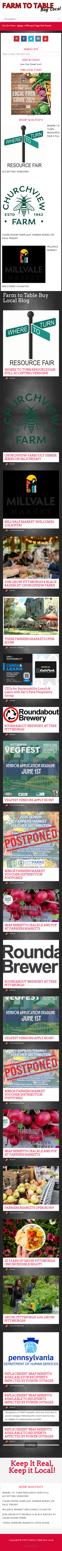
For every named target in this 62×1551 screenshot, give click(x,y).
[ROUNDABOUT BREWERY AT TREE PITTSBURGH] (31, 715)
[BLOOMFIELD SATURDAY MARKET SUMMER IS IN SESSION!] (31, 1526)
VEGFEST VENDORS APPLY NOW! (29, 800)
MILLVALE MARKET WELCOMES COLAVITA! (29, 523)
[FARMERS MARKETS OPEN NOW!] (31, 1185)
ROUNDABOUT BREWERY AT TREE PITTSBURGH (30, 727)
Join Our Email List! (31, 64)
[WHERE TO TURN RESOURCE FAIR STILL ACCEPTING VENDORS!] (31, 338)
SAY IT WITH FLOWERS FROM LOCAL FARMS (27, 1493)
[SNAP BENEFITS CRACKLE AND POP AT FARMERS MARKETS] (31, 905)
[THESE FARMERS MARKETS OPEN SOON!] (31, 616)
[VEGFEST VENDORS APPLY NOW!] (31, 769)
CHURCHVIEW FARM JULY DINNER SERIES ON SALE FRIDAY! (30, 457)
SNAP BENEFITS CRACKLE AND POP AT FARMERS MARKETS (30, 926)
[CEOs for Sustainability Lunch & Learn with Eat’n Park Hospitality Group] (31, 669)
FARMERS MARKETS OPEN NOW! (29, 1208)
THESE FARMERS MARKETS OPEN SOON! (29, 640)
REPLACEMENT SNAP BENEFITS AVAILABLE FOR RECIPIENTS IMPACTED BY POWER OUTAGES (28, 1377)
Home (20, 25)
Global (12, 933)
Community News (17, 530)
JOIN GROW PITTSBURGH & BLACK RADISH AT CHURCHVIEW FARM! (30, 583)
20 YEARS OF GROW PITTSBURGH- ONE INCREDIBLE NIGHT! (30, 1262)
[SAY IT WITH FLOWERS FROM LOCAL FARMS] (31, 1469)
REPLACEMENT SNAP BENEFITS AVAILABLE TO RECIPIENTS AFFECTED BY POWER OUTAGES (28, 1433)
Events (12, 378)
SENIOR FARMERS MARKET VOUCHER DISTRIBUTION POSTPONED (24, 874)
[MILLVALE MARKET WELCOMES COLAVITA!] (31, 494)
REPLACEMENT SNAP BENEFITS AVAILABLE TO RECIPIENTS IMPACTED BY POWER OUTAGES (28, 1399)
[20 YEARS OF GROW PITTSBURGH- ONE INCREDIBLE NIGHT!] (31, 1238)
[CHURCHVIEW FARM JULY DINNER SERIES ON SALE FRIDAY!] (31, 418)
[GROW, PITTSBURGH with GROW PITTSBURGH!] (31, 1295)
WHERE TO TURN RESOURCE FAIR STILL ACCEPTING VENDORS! (30, 371)
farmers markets (17, 647)
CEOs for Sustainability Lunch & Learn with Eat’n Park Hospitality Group (28, 692)
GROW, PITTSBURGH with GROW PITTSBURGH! (29, 1319)
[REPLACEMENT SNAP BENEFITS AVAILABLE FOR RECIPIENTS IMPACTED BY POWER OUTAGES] (31, 1351)
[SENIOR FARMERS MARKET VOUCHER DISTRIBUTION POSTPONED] (31, 840)
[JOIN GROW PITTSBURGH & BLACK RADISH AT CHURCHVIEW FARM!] (31, 558)
